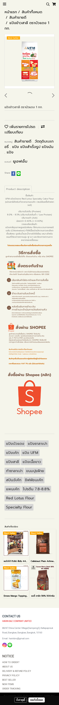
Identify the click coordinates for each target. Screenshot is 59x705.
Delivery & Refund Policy (16, 671)
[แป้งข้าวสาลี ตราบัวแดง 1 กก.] (29, 61)
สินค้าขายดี (23, 141)
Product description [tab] (18, 189)
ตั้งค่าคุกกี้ (20, 699)
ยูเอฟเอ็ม (20, 161)
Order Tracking (11, 688)
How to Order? (10, 662)
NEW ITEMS (8, 684)
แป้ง (10, 152)
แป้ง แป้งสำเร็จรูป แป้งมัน (32, 146)
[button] (47, 4)
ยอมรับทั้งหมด (36, 699)
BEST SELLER (9, 679)
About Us (7, 666)
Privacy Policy (11, 675)
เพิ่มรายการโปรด (21, 126)
